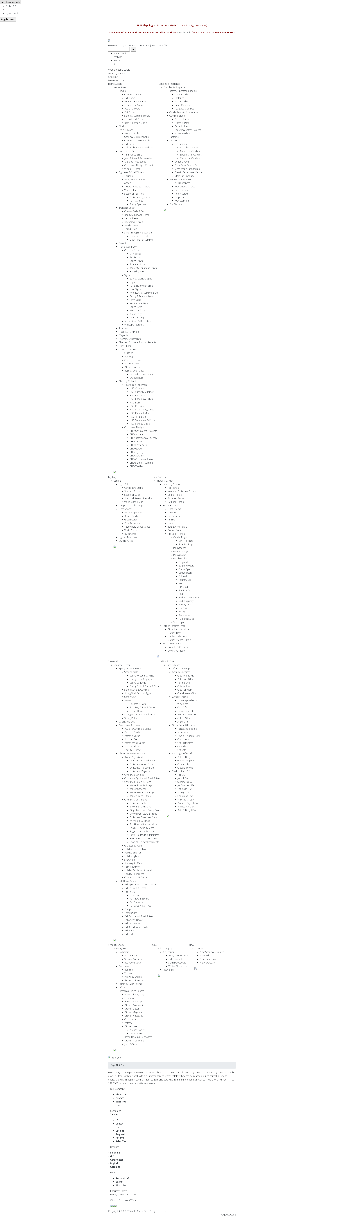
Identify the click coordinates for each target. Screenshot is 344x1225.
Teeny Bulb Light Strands (137, 526)
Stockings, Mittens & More (143, 824)
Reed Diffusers (183, 190)
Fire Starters (175, 204)
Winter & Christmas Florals (182, 491)
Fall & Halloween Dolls (136, 927)
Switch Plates (126, 540)
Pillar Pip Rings (186, 544)
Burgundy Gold (186, 565)
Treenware (124, 328)
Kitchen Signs (137, 314)
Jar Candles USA (186, 785)
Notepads (182, 732)
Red (181, 593)
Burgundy (184, 562)
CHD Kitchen (136, 441)
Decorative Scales (133, 222)
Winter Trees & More (141, 796)
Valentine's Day (127, 721)
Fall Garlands (136, 902)
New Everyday (207, 962)
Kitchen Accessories (134, 1005)
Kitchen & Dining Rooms (131, 990)
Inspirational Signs (139, 303)
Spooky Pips (185, 604)
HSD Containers (138, 406)
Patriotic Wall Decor (134, 742)
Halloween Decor (133, 920)
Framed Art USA (185, 806)
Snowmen (129, 859)
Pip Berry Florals (176, 533)
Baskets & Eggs (138, 703)
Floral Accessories (171, 643)
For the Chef (183, 682)
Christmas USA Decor (135, 877)
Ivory (181, 583)
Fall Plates (129, 930)
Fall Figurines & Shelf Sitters (138, 916)
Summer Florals (176, 498)
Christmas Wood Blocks (142, 764)
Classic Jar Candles (190, 158)
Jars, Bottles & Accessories (138, 158)
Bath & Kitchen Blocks (135, 122)
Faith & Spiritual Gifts (188, 714)
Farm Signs (135, 299)
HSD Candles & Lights (141, 399)
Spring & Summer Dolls (136, 136)
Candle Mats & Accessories (183, 112)
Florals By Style (170, 505)
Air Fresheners (182, 182)
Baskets (123, 243)
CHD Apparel (136, 434)
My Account (11, 13)
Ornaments (183, 764)
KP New (198, 948)
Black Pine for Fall (139, 236)
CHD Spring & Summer (142, 462)
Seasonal (113, 661)
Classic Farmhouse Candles (189, 172)
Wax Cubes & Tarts (185, 186)
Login (123, 45)
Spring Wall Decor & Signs (137, 693)
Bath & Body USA (186, 810)
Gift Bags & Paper (133, 845)
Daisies (171, 523)
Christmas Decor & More (132, 753)
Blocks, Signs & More (135, 757)
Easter (127, 700)
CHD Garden (136, 448)
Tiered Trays (130, 229)
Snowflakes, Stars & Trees (143, 813)
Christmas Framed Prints (142, 760)
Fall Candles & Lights (135, 888)
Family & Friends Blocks (136, 101)
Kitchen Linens (132, 367)
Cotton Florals (175, 530)
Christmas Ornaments (135, 799)
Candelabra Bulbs (133, 487)
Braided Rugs (137, 377)
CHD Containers (138, 445)
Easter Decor (136, 711)
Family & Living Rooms (130, 983)
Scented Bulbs (132, 491)
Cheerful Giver (182, 161)
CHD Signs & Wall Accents (143, 430)
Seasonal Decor (122, 665)
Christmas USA (185, 796)
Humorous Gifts (185, 711)
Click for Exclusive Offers (123, 1200)
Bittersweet (136, 895)
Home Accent (115, 83)
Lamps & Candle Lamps (131, 505)
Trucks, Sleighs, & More (142, 827)
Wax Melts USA (185, 799)
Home (131, 45)
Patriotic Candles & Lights (137, 728)
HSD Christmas (138, 388)
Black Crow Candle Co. (186, 165)
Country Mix (185, 579)
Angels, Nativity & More (142, 831)
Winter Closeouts (177, 966)
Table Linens (136, 1033)
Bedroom (124, 966)
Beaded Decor (131, 225)
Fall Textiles (130, 934)
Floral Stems (174, 509)
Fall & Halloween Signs (141, 285)
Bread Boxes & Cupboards (138, 1036)
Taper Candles (182, 94)
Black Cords (130, 533)
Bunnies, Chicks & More (142, 707)
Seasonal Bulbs (132, 494)
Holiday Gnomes (132, 852)
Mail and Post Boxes (135, 161)
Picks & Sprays (180, 551)
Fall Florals (173, 487)
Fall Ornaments (132, 923)
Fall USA (181, 774)
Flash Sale (168, 969)
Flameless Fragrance (180, 179)
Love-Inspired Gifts (187, 700)
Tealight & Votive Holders (188, 129)
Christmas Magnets (140, 771)
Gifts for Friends (185, 675)
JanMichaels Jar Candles (187, 168)
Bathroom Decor (133, 962)
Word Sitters (130, 190)
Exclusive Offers (160, 45)
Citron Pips (184, 569)
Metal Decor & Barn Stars (137, 321)
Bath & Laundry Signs (141, 278)
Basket (118, 62)
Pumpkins (129, 909)
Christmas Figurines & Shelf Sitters (142, 778)
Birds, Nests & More (178, 629)
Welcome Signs (138, 310)
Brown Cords (131, 516)
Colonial (183, 576)
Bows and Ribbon (177, 650)
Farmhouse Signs (133, 154)
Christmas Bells (138, 803)
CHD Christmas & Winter (143, 459)
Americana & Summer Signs (144, 292)
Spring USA (130, 696)
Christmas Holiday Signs (142, 767)
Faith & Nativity (132, 866)
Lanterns (174, 136)
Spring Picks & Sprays (141, 679)
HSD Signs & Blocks (140, 423)
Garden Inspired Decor (174, 625)
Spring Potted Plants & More (145, 686)
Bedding (128, 356)
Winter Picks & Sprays (141, 785)
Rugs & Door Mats (134, 370)
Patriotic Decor (132, 735)
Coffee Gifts (183, 718)
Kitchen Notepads (133, 1015)
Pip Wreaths (179, 555)
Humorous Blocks (133, 105)
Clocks (122, 126)
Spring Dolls (130, 718)
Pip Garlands (179, 547)
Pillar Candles (182, 101)
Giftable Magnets (186, 760)
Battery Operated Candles (183, 90)
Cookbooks (183, 739)
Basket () (10, 6)
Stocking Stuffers (133, 863)
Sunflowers (174, 516)
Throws (128, 973)
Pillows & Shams (133, 976)
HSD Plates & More (140, 413)
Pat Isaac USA (184, 788)
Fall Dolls (129, 144)
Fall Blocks (129, 98)
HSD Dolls (135, 402)
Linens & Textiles (128, 349)
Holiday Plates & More (136, 849)
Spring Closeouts (177, 962)
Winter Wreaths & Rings (142, 792)
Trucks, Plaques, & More (137, 186)
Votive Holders (182, 133)
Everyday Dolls (132, 133)
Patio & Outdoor (132, 523)
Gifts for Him (183, 686)
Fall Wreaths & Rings (140, 905)
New (191, 944)
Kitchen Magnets (133, 1012)
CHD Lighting (136, 452)
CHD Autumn (137, 455)
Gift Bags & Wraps (181, 668)
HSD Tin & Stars (138, 416)
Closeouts (168, 952)
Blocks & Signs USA (187, 803)
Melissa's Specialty (184, 176)
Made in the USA (181, 771)
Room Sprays (182, 193)
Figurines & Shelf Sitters (131, 172)
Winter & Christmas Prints (143, 268)
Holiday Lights (131, 856)
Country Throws (132, 360)
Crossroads (181, 144)
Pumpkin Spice (186, 618)
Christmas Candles (134, 774)
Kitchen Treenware (134, 1040)
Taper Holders (182, 126)
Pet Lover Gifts (185, 679)
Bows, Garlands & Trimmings (144, 834)
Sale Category (165, 948)
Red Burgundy (186, 601)
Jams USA (182, 778)
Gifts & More (168, 661)
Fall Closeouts (175, 959)
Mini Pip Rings (186, 540)
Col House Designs (134, 427)
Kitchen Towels (138, 1030)
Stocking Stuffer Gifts (183, 753)
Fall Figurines (136, 200)
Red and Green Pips (189, 597)
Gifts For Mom (184, 689)
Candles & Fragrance (169, 83)
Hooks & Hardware (129, 331)
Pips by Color (180, 558)
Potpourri (179, 197)
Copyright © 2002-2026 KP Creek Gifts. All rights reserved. (138, 1211)
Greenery (173, 512)
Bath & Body (183, 757)
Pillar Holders (182, 119)
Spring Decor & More (130, 668)
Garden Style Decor (178, 636)
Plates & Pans (182, 122)
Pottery (128, 1022)
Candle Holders (177, 115)
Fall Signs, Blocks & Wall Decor (140, 884)
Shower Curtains (133, 959)
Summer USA (184, 781)
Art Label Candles (189, 147)
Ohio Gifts (182, 707)
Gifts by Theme (180, 696)
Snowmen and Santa (140, 806)
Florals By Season (171, 484)
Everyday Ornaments (130, 338)
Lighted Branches (128, 537)
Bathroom (124, 952)
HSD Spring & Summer (141, 391)
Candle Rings (180, 537)
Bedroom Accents (133, 980)
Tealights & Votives (184, 108)
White (182, 611)
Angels (127, 182)
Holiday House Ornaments (144, 838)
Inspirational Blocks (134, 119)
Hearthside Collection (135, 384)
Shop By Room (116, 944)
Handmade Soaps (133, 1001)
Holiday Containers (134, 873)
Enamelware (130, 998)
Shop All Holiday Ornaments (144, 842)
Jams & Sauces (132, 1044)
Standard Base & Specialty (138, 498)
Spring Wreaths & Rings (142, 675)
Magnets (123, 335)
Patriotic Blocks (132, 108)
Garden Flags (174, 633)
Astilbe (171, 519)
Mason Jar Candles (190, 151)
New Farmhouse (208, 959)
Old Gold (183, 586)
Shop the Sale (184, 32)
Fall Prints (135, 257)
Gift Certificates (185, 742)
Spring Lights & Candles (136, 689)
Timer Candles (182, 105)
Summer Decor (132, 739)
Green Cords (131, 519)
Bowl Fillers (125, 345)
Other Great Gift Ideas (183, 725)
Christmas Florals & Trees (137, 781)
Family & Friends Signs (141, 296)
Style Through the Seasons (138, 232)
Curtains (128, 352)
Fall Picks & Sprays (139, 898)
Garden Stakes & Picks (179, 639)
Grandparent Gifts (186, 693)
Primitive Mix (185, 590)
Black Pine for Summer (141, 239)
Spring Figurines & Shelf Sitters (140, 714)
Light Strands (125, 509)
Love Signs (135, 289)
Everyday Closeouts (178, 955)
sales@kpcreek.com (144, 1083)
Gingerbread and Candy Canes (145, 810)
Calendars (182, 746)
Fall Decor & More (128, 881)
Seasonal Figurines (134, 193)
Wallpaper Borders (134, 324)
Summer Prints (137, 264)
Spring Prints (136, 260)
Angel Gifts (183, 721)
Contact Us (143, 45)
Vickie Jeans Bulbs (133, 501)
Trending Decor (127, 207)
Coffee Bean (185, 572)
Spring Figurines (138, 204)
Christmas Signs (138, 317)
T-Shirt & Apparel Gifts (188, 735)
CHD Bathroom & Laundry (143, 437)
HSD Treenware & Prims (142, 420)
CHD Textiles (136, 466)
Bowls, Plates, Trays (134, 994)
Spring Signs (136, 306)
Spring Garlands (138, 682)
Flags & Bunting (132, 750)
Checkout (113, 76)
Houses (128, 176)
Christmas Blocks (133, 94)
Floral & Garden (160, 477)
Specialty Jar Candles (191, 154)
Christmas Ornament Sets (143, 817)
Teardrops (178, 622)
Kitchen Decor (131, 1008)
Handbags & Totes (187, 728)
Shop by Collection (128, 381)
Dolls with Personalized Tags (139, 147)
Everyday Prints (138, 271)
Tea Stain (183, 608)
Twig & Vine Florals (177, 526)
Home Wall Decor (128, 246)
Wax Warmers (182, 200)
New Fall (204, 955)
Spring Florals (175, 494)
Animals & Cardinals (140, 820)
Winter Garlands (138, 788)
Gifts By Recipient (181, 672)
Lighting (112, 477)
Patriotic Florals (176, 501)
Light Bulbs (124, 484)
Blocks (122, 90)
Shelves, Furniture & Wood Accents (137, 342)
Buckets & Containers (179, 647)
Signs (127, 275)
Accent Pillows (131, 363)
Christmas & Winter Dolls (137, 140)
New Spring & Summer (212, 952)
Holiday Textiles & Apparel (138, 870)
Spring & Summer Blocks (137, 115)
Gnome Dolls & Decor (135, 211)
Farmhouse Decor (128, 151)
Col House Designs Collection (139, 165)
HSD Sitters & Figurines (142, 409)
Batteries (179, 98)
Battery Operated (133, 512)
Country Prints (131, 250)
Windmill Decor (132, 168)
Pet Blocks (129, 112)
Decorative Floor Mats (141, 374)
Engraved (134, 282)
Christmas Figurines (140, 197)
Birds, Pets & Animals (135, 179)
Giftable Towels (185, 767)
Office (122, 987)
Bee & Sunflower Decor (136, 214)
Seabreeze (184, 615)
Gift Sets (181, 750)
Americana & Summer (130, 725)
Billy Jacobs (135, 253)
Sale (154, 944)
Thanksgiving (130, 912)
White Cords (130, 530)
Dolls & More (126, 129)
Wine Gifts (182, 703)
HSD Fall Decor (138, 395)
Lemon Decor (131, 218)
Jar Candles (175, 140)
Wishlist (118, 56)
